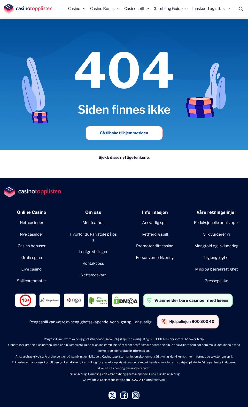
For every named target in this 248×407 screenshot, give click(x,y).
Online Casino (31, 212)
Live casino (31, 269)
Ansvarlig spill (154, 222)
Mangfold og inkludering (216, 246)
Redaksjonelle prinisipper (216, 222)
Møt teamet (93, 222)
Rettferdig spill (155, 234)
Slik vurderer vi (216, 234)
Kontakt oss (93, 263)
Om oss (93, 212)
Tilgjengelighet (216, 257)
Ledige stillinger (93, 251)
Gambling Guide (168, 8)
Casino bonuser (32, 246)
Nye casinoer (31, 234)
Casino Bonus (102, 8)
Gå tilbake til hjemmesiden (124, 133)
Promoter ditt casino (154, 246)
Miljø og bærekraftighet (216, 269)
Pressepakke (216, 281)
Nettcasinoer (31, 222)
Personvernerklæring (155, 257)
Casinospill (134, 8)
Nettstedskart (93, 275)
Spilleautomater (31, 281)
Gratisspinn (31, 257)
